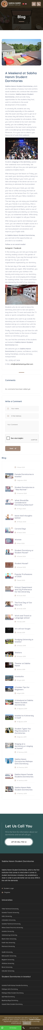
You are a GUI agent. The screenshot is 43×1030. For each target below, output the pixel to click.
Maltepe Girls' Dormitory (10, 989)
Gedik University (7, 952)
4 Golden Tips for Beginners (22, 688)
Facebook (17, 248)
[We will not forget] (9, 630)
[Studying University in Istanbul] (9, 641)
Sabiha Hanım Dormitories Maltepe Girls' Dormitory (24, 761)
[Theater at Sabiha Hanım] (9, 665)
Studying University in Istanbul (24, 640)
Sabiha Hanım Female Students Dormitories (24, 775)
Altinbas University (8, 963)
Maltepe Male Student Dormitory (12, 993)
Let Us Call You (17, 842)
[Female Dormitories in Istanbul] (9, 476)
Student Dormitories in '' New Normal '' (24, 488)
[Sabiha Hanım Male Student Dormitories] (9, 789)
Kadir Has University (8, 942)
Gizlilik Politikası (35, 1019)
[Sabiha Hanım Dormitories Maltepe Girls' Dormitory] (9, 760)
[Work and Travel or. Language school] (9, 617)
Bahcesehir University (9, 956)
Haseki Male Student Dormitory (12, 1004)
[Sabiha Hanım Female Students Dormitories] (9, 776)
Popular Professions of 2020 (23, 575)
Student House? (21, 563)
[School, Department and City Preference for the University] (9, 589)
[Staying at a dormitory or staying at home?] (9, 745)
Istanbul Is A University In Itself (24, 716)
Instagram (9, 248)
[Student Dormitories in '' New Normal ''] (9, 489)
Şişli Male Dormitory (8, 996)
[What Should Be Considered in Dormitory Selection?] (9, 502)
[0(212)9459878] (39, 4)
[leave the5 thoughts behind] (9, 517)
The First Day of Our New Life (23, 603)
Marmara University (8, 946)
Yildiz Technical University (10, 909)
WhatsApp (12, 1028)
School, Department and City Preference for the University (23, 589)
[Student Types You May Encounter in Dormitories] (9, 730)
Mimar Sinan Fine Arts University (12, 927)
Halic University (7, 916)
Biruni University (7, 967)
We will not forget (22, 629)
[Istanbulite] (9, 678)
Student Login (9, 888)
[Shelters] (9, 654)
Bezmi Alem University (9, 939)
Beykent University (8, 959)
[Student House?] (9, 565)
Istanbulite (19, 676)
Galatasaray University (9, 935)
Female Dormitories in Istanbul (24, 475)
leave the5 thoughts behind (23, 517)
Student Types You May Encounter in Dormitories (23, 731)
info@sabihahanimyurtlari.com (21, 364)
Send (12, 448)
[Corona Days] (9, 530)
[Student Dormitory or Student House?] (9, 552)
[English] (26, 4)
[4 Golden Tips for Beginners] (9, 689)
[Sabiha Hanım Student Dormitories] (11, 4)
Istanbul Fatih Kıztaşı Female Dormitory (15, 985)
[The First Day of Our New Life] (9, 604)
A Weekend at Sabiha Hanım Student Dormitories (24, 702)
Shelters (18, 652)
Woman (18, 539)
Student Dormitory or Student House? (24, 551)
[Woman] (9, 541)
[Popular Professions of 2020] (9, 576)
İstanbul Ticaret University (10, 912)
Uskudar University (8, 971)
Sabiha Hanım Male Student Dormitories (23, 788)
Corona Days (20, 529)
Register (7, 892)
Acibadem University (8, 920)
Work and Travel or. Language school (23, 617)
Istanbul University (8, 931)
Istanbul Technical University (11, 924)
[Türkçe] (23, 4)
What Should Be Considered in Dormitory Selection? (24, 502)
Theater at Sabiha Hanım (22, 664)
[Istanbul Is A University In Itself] (9, 717)
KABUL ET (27, 1023)
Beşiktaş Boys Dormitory (10, 1000)
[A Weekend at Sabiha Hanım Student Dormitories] (9, 702)
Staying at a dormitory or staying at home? (24, 746)
